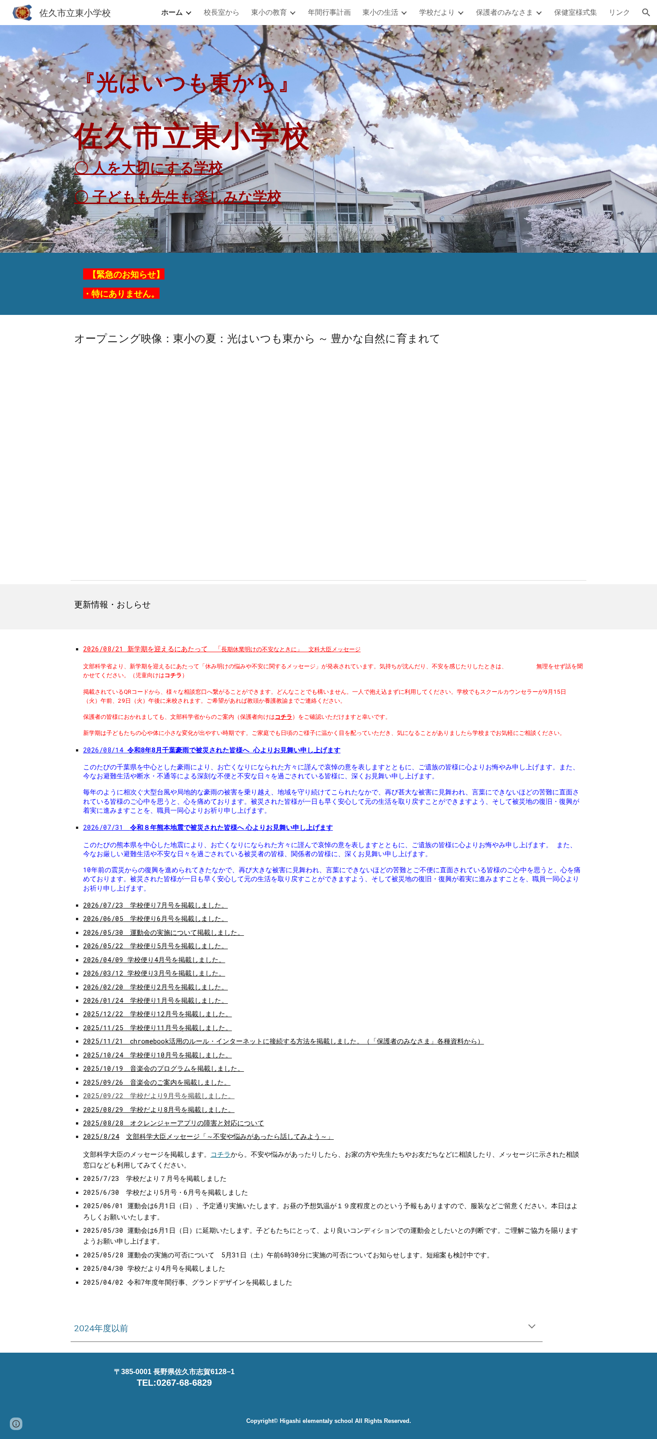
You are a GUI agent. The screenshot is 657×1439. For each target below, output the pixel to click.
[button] (646, 12)
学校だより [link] (437, 12)
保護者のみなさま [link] (504, 12)
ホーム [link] (172, 12)
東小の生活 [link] (380, 12)
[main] (328, 132)
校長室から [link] (222, 12)
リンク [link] (619, 12)
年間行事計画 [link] (329, 12)
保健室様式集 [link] (575, 12)
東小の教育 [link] (269, 12)
